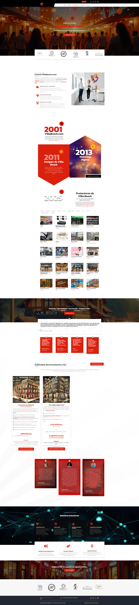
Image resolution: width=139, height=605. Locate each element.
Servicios (87, 210)
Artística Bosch (90, 225)
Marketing (82, 5)
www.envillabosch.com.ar (18, 425)
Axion (41, 225)
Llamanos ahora (69, 313)
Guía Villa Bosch (75, 5)
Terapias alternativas (45, 212)
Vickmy (57, 241)
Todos (42, 210)
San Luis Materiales (91, 288)
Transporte (53, 212)
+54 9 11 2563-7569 (47, 597)
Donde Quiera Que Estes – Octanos (61, 273)
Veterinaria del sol (44, 288)
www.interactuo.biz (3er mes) (30, 425)
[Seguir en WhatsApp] (91, 2)
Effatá (88, 241)
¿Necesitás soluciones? (93, 176)
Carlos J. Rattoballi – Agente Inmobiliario (76, 273)
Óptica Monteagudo (60, 288)
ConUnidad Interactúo (76, 256)
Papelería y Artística (70, 210)
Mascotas (59, 210)
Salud (83, 210)
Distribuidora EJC (75, 225)
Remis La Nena (90, 256)
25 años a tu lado (69, 23)
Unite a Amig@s (69, 570)
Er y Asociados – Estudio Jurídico (92, 273)
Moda (64, 210)
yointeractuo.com (23, 418)
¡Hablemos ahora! (70, 35)
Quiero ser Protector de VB (26, 449)
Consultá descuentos (97, 364)
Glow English (74, 241)
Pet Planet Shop (75, 288)
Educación (47, 210)
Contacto (88, 5)
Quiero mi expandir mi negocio (56, 449)
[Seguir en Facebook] (93, 2)
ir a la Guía (84, 1)
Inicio (65, 5)
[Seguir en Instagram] (98, 2)
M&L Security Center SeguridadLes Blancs (61, 226)
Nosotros (69, 5)
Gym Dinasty (43, 256)
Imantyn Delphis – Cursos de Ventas (62, 257)
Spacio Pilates (43, 241)
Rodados (78, 210)
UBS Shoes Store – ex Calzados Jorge (45, 273)
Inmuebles (53, 210)
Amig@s (49, 162)
